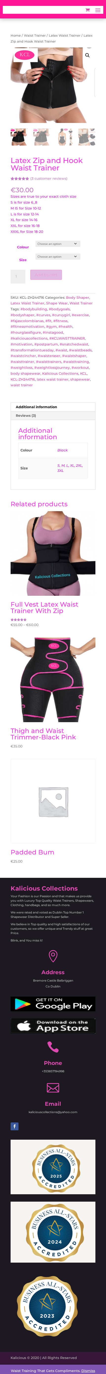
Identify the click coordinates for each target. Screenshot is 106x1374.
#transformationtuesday (32, 350)
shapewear (80, 379)
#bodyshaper (23, 315)
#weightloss (22, 367)
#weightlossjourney (52, 367)
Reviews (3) (26, 415)
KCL (83, 373)
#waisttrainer (22, 361)
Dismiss (88, 1371)
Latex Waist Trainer (64, 35)
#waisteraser (49, 356)
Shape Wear (57, 303)
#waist (61, 350)
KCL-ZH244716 (23, 379)
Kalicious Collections (60, 373)
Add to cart (46, 274)
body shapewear (25, 373)
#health (65, 326)
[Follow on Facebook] (14, 1126)
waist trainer (22, 385)
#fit (48, 321)
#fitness (60, 321)
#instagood (53, 332)
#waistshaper (74, 356)
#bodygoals (59, 309)
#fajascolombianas (27, 321)
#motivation (22, 344)
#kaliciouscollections (29, 338)
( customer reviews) (49, 178)
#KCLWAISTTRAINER (67, 338)
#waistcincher (23, 356)
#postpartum (46, 344)
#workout (80, 367)
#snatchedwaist (74, 344)
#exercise (80, 315)
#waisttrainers (48, 361)
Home (16, 35)
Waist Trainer (35, 35)
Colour (23, 247)
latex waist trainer (53, 379)
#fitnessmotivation (27, 326)
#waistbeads (80, 350)
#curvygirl (61, 315)
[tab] (53, 407)
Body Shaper (77, 297)
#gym (51, 326)
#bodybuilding (33, 309)
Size (23, 260)
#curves (43, 315)
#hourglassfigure (26, 332)
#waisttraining (76, 361)
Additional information (36, 407)
